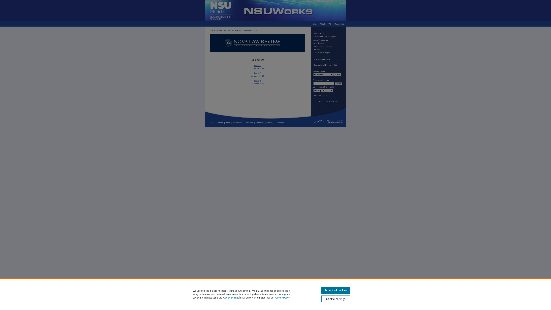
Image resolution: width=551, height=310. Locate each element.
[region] (275, 294)
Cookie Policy (282, 298)
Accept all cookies (335, 290)
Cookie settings (231, 298)
